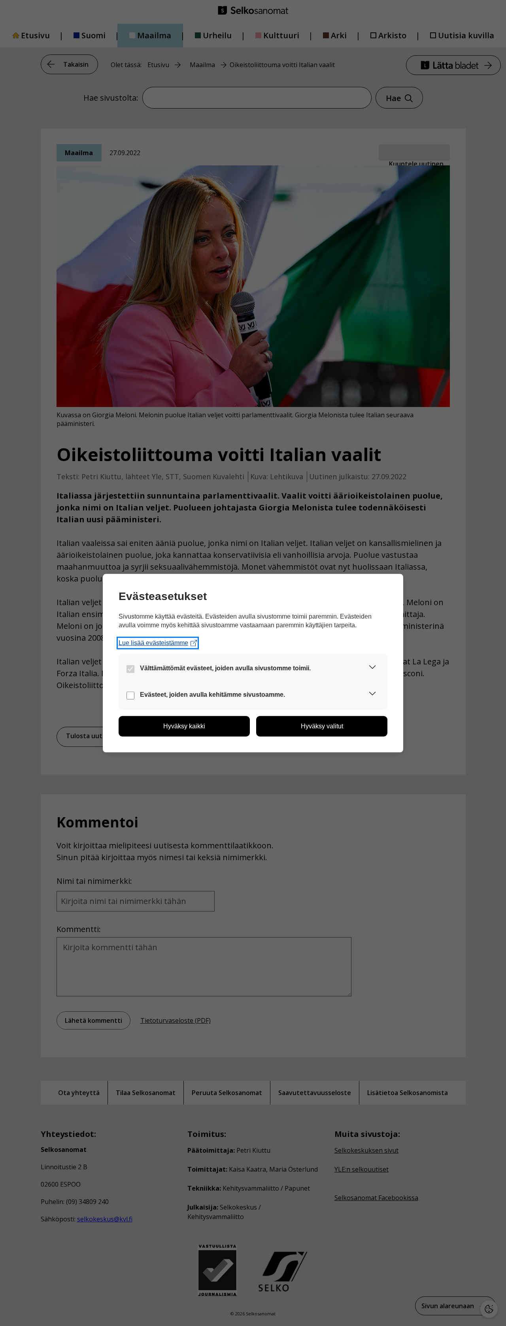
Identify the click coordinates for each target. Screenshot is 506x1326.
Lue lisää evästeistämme (153, 643)
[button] (372, 668)
